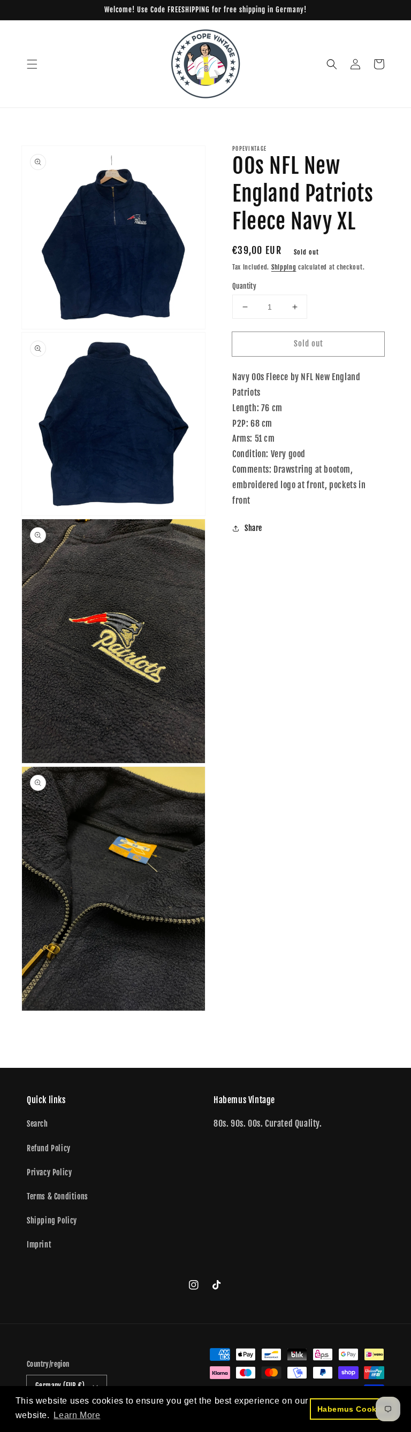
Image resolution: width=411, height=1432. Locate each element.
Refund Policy (49, 1148)
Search (37, 1123)
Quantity (244, 286)
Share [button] (253, 528)
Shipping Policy (52, 1220)
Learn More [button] (77, 1415)
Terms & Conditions (57, 1196)
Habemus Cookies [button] (353, 1409)
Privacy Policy (49, 1172)
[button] (32, 64)
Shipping (283, 267)
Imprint (39, 1244)
